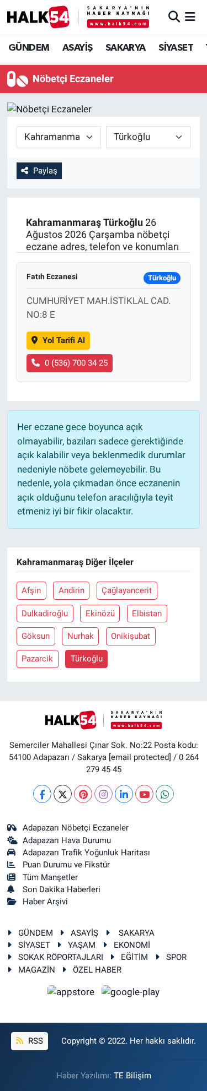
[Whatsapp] (165, 794)
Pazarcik (37, 659)
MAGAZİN (36, 970)
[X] (63, 794)
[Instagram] (103, 794)
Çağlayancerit (127, 590)
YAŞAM (81, 945)
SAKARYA (125, 48)
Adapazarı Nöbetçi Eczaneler (76, 828)
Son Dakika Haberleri (61, 889)
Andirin (71, 590)
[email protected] (140, 757)
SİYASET (175, 48)
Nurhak (80, 636)
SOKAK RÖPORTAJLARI (60, 957)
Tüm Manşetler (50, 877)
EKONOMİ (132, 945)
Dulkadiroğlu (45, 613)
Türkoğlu (87, 659)
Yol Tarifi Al (64, 340)
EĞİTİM (134, 957)
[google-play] (130, 993)
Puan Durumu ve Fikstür (66, 865)
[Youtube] (144, 794)
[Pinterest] (83, 794)
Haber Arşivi (45, 902)
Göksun (36, 636)
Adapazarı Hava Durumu (67, 840)
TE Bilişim (132, 1076)
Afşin (31, 590)
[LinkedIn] (124, 794)
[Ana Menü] (190, 16)
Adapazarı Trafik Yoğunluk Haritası (86, 852)
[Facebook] (42, 794)
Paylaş (45, 171)
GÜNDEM (28, 48)
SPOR (176, 957)
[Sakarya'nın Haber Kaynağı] (78, 16)
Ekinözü (100, 613)
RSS (34, 1041)
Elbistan (147, 613)
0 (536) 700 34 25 (76, 363)
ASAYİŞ (77, 48)
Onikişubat (130, 636)
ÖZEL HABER (97, 970)
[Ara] (174, 16)
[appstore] (72, 993)
